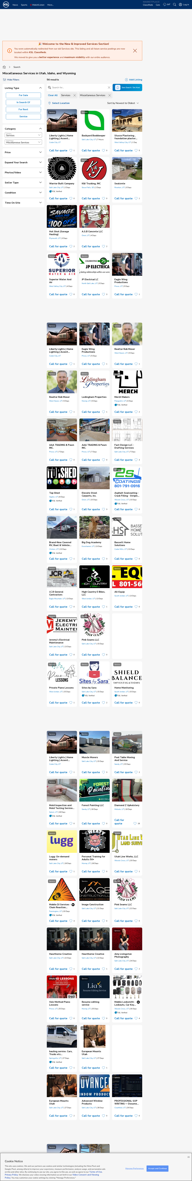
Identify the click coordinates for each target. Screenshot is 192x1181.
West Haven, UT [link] (121, 353)
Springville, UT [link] (55, 1058)
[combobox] (23, 135)
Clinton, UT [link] (53, 549)
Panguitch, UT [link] (120, 401)
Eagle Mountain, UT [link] (57, 598)
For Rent (23, 109)
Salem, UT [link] (53, 812)
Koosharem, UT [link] (88, 546)
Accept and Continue (157, 1168)
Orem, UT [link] (85, 235)
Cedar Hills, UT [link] (120, 549)
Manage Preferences (134, 1168)
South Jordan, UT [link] (121, 596)
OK (189, 1157)
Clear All (53, 95)
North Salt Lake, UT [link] (90, 283)
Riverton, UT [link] (119, 187)
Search (17, 67)
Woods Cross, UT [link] (121, 499)
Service (23, 116)
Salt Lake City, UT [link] (89, 139)
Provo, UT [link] (118, 286)
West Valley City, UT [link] (122, 142)
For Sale (23, 95)
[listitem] (62, 132)
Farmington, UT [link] (55, 911)
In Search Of (23, 102)
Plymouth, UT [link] (54, 238)
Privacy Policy (11, 1175)
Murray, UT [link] (86, 401)
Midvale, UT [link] (119, 809)
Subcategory (10, 141)
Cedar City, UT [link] (55, 142)
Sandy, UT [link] (118, 764)
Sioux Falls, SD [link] (88, 187)
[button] (39, 135)
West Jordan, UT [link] (88, 598)
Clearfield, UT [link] (120, 1107)
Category (9, 134)
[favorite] (70, 150)
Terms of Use (95, 1172)
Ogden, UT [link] (53, 497)
